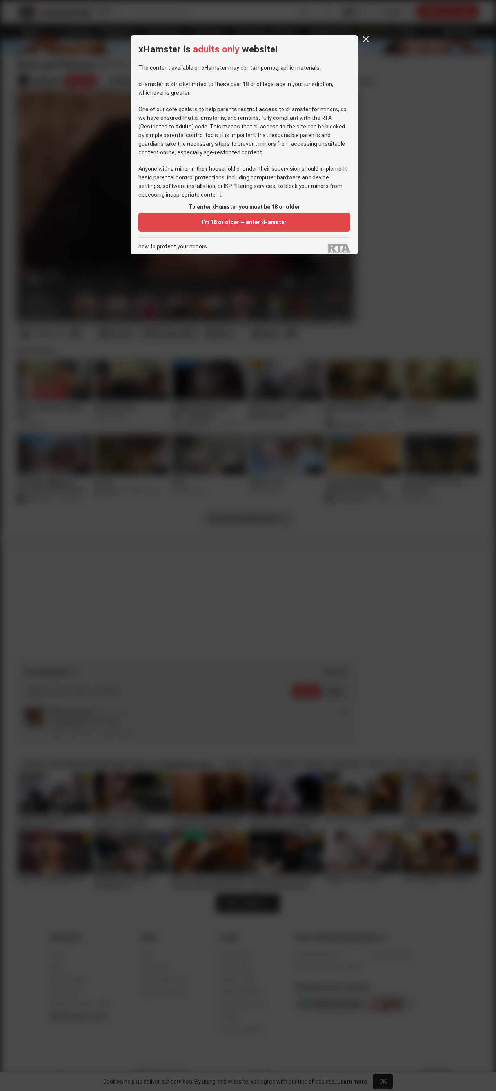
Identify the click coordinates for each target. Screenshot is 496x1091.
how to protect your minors (172, 247)
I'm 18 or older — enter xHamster (244, 222)
